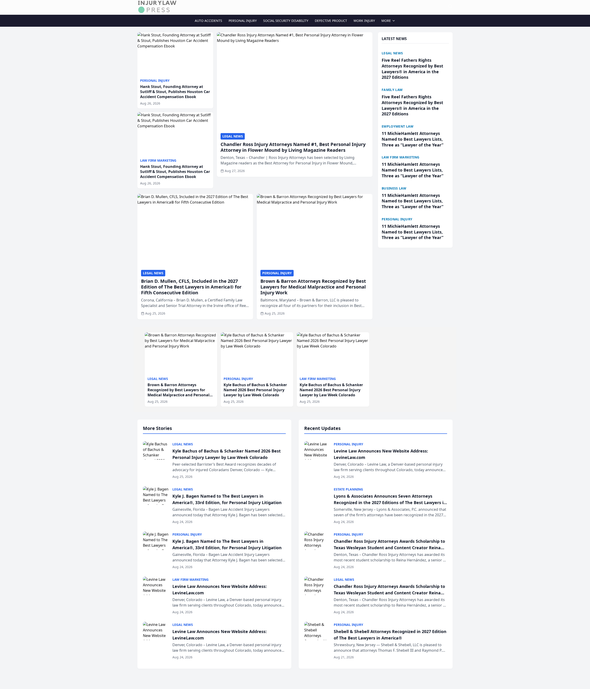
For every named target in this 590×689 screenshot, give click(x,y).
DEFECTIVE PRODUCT (331, 20)
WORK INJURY (364, 20)
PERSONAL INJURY (243, 20)
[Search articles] (450, 6)
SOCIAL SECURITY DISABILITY (285, 20)
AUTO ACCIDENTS (208, 20)
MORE (386, 20)
